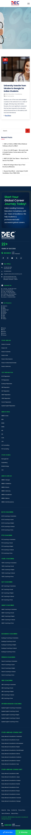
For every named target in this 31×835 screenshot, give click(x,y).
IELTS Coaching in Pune (7, 530)
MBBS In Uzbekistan (6, 483)
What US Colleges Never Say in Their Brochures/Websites (14, 166)
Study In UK (4, 348)
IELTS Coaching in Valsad (7, 526)
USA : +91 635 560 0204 (8, 291)
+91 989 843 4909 (8, 267)
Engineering (4, 462)
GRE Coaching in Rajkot (7, 691)
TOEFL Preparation (5, 398)
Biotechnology (5, 466)
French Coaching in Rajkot (8, 668)
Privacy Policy (21, 810)
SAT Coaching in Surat (7, 589)
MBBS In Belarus (5, 498)
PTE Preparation (5, 380)
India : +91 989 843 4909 (8, 295)
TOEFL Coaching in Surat (7, 566)
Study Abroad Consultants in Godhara (11, 757)
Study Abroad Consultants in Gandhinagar (12, 750)
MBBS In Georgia (5, 480)
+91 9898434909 (7, 271)
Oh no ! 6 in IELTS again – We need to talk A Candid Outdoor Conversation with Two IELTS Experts (15, 152)
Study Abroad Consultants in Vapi (10, 764)
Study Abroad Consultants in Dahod (10, 753)
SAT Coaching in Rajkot (7, 593)
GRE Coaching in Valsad (7, 695)
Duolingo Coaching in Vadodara (9, 638)
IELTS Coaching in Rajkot (7, 523)
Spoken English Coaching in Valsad (10, 718)
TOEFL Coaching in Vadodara (8, 562)
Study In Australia (5, 351)
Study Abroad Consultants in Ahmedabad (12, 743)
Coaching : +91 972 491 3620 (9, 294)
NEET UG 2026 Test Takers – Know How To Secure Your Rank (16, 159)
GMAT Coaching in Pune (7, 623)
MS (2, 434)
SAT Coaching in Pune (7, 600)
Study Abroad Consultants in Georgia (11, 801)
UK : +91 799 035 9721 (8, 290)
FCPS (2, 438)
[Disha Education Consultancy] (15, 3)
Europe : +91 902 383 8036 (9, 292)
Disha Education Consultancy (13, 94)
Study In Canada (5, 344)
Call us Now (8, 832)
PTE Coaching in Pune (6, 553)
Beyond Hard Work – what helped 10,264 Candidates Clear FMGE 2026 (15, 172)
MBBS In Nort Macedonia (7, 502)
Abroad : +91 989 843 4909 (9, 297)
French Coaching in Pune (7, 675)
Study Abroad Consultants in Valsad (10, 760)
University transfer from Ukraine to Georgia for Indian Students (15, 88)
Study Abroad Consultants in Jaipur (10, 777)
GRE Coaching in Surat (7, 688)
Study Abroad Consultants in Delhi (10, 773)
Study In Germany (6, 366)
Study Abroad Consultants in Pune (10, 787)
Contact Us (14, 810)
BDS (2, 419)
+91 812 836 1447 (7, 268)
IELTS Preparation (5, 376)
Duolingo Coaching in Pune (8, 651)
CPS (2, 441)
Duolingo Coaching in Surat (8, 641)
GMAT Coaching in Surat (7, 613)
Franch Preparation (6, 402)
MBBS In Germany (5, 491)
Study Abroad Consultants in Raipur (10, 790)
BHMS (2, 423)
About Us (3, 810)
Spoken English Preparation (8, 405)
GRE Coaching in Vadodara (8, 684)
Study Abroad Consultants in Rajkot (10, 746)
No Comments (9, 96)
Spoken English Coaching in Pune (9, 721)
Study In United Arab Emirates (8, 362)
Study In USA (4, 355)
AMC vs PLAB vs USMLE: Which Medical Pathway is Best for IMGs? (15, 145)
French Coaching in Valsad (8, 671)
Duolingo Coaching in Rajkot (8, 645)
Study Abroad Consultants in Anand (10, 794)
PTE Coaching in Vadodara (8, 539)
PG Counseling (5, 449)
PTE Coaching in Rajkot (7, 546)
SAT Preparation (5, 391)
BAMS (2, 426)
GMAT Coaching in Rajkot (7, 616)
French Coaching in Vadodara (9, 661)
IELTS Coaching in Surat (7, 519)
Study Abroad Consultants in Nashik (10, 784)
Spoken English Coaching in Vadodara (11, 708)
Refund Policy (14, 813)
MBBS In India (4, 415)
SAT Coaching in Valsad (7, 596)
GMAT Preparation (5, 394)
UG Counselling (5, 445)
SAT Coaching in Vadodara (8, 586)
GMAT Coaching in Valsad (8, 619)
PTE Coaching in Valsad (7, 549)
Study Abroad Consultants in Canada (11, 797)
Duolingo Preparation (6, 383)
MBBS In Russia (5, 487)
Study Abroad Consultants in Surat (10, 740)
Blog (8, 810)
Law (2, 470)
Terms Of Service (5, 813)
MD (2, 430)
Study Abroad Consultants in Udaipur (11, 780)
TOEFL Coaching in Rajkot (7, 569)
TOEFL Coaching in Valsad (8, 573)
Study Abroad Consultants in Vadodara (11, 736)
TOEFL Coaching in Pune (7, 576)
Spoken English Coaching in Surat (10, 711)
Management (4, 459)
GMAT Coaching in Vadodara (9, 609)
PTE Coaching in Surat (7, 543)
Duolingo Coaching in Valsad (9, 648)
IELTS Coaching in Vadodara (8, 516)
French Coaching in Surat (7, 664)
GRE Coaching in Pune (7, 698)
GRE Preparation (5, 387)
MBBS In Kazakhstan (6, 494)
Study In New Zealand (6, 359)
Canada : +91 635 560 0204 (9, 288)
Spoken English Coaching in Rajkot (10, 714)
